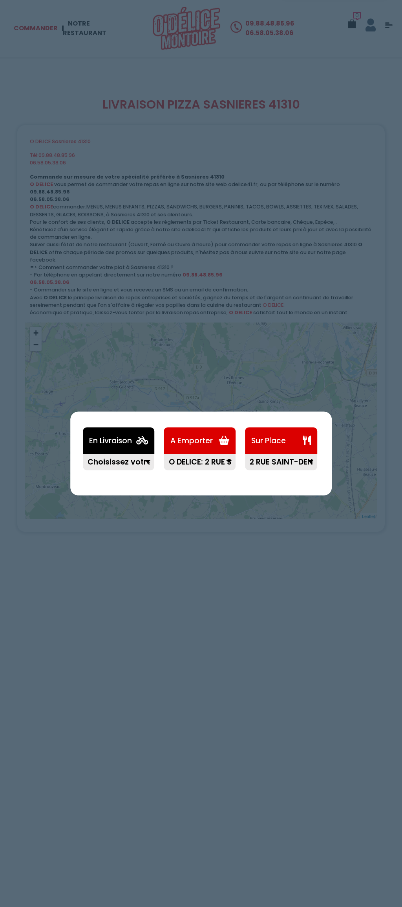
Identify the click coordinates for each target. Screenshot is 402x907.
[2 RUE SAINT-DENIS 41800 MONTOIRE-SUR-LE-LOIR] (281, 467)
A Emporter (191, 440)
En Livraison (110, 440)
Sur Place (268, 440)
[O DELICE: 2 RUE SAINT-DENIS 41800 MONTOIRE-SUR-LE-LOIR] (200, 467)
